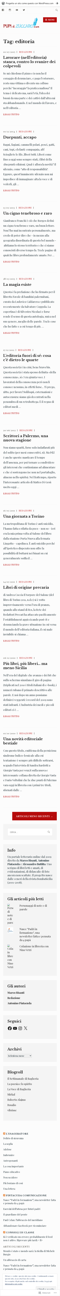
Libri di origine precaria (26, 587)
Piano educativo (11, 1171)
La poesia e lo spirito (19, 1084)
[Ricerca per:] (56, 10)
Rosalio (11, 1105)
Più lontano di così (13, 1183)
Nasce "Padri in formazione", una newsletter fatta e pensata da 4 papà (35, 934)
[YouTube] (17, 9)
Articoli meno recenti (33, 816)
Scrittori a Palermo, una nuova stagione (25, 438)
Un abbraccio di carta (14, 1259)
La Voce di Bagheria (19, 1089)
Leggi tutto (11, 114)
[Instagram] (10, 9)
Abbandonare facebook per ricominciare (24, 1225)
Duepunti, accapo (19, 137)
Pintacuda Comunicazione (26, 1195)
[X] (25, 1028)
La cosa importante (13, 1166)
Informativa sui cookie (14, 1284)
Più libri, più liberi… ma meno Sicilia (25, 666)
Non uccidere (10, 1177)
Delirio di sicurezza (13, 1138)
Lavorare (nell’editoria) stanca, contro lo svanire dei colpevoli (29, 61)
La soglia (8, 1143)
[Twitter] (24, 9)
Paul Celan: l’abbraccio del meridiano (23, 1220)
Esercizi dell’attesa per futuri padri (21, 1208)
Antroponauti (10, 1160)
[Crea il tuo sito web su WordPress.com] (30, 3)
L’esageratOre (17, 1133)
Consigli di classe (20, 1232)
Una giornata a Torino (23, 516)
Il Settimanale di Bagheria (22, 1078)
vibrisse (12, 1110)
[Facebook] (9, 1028)
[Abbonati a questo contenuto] (4, 1133)
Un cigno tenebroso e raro (27, 213)
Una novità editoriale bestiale (23, 741)
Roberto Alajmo (16, 1099)
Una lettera (9, 1188)
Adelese (7, 1149)
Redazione (25, 52)
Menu (51, 19)
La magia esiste (17, 284)
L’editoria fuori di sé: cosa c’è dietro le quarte (27, 358)
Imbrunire (8, 1155)
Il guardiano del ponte (15, 1214)
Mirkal (11, 1094)
